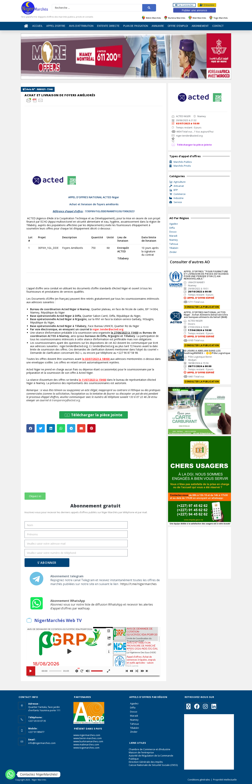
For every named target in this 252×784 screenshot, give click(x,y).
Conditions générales (199, 779)
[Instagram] (205, 706)
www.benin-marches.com (87, 738)
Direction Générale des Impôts (146, 761)
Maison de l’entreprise (141, 752)
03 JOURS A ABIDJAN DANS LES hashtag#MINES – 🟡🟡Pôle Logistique (207, 351)
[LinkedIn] (214, 706)
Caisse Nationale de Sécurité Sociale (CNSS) (153, 765)
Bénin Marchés (153, 17)
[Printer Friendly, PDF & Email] (35, 100)
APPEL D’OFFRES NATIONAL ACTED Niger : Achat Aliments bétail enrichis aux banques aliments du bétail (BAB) (206, 314)
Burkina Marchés (176, 17)
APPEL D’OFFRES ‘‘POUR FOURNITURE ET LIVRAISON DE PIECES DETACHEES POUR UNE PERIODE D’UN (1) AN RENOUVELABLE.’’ (206, 275)
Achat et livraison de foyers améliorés (60, 95)
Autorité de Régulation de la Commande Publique (151, 757)
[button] (93, 415)
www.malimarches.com (86, 744)
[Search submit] (149, 7)
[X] (188, 706)
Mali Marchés (199, 17)
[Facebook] (197, 706)
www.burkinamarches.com (88, 741)
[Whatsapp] (10, 774)
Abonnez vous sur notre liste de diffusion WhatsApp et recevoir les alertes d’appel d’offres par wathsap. (101, 606)
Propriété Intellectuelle (225, 779)
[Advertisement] (93, 465)
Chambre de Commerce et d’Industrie (149, 749)
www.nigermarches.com (86, 735)
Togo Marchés (220, 17)
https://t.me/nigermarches (138, 584)
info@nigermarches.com (42, 743)
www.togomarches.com (86, 747)
